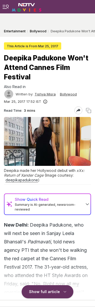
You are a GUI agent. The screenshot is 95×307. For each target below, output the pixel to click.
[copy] (88, 110)
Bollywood (68, 94)
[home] (26, 6)
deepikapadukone (22, 180)
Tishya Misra (45, 94)
